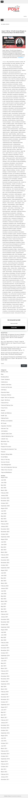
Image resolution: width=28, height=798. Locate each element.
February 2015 (4, 751)
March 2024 (4, 552)
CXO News (3, 389)
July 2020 (3, 632)
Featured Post (4, 402)
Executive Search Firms (7, 147)
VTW (17, 309)
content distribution (7, 127)
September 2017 (5, 704)
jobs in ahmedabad (13, 178)
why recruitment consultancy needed (15, 311)
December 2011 (5, 779)
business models (15, 118)
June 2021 (3, 604)
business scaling (19, 120)
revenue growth (20, 264)
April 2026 (3, 487)
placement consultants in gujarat (9, 233)
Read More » (21, 57)
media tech (9, 209)
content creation (19, 125)
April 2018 (3, 686)
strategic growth (21, 268)
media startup (11, 207)
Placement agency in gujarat (14, 225)
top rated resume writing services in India (11, 302)
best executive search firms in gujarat (16, 73)
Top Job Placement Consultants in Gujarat (17, 293)
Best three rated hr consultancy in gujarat (14, 103)
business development (7, 115)
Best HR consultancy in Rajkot (17, 78)
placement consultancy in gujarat (9, 228)
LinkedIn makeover (6, 185)
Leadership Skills (6, 180)
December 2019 (5, 647)
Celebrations (4, 382)
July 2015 (3, 746)
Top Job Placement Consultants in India (11, 295)
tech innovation (9, 271)
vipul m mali (22, 306)
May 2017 (3, 712)
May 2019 (3, 663)
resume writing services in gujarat (9, 264)
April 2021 (3, 609)
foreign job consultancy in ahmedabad (11, 154)
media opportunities (7, 206)
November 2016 (5, 728)
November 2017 (5, 699)
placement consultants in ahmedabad (16, 232)
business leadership (19, 116)
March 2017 (4, 717)
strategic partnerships (7, 269)
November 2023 (5, 562)
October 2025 (4, 503)
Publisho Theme (7, 796)
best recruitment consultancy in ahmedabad (15, 96)
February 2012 (4, 774)
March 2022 (4, 601)
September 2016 (5, 733)
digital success (20, 133)
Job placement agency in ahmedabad (15, 175)
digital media (5, 133)
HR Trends (13, 63)
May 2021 (3, 606)
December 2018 (5, 676)
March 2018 (4, 689)
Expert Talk (15, 147)
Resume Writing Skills (6, 454)
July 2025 (3, 511)
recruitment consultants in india (9, 261)
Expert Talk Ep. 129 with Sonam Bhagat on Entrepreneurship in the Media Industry (14, 31)
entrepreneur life (22, 139)
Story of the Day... (15, 65)
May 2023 (3, 578)
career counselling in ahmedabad (18, 121)
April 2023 (3, 580)
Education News (5, 392)
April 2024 (3, 549)
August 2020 (4, 629)
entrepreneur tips (6, 140)
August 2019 (4, 658)
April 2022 (3, 598)
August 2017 (4, 707)
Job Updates (4, 431)
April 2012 (3, 769)
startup (8, 268)
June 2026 (3, 482)
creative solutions (22, 128)
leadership (20, 178)
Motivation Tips (19, 63)
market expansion (18, 194)
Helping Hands (4, 418)
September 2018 (5, 684)
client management (19, 123)
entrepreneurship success (18, 146)
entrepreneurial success (8, 144)
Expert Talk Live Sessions (14, 61)
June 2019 (3, 660)
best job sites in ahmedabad (18, 89)
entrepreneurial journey (7, 142)
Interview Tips (4, 428)
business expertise (17, 115)
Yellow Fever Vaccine (6, 469)
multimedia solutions (21, 211)
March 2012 (4, 771)
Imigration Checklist (6, 426)
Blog (8, 61)
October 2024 (4, 534)
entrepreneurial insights (15, 140)
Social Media (8, 65)
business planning (12, 120)
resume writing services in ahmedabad (16, 262)
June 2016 (3, 740)
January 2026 (4, 495)
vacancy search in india (7, 306)
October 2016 (4, 730)
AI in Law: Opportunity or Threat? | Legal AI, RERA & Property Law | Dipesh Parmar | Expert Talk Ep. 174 (13, 343)
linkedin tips (8, 189)
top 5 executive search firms (8, 283)
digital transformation (7, 135)
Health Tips (4, 415)
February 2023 (4, 586)
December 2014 (5, 753)
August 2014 (4, 761)
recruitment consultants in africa (9, 257)
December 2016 (5, 725)
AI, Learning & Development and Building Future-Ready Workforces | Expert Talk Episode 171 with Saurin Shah (14, 358)
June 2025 (3, 513)
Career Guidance (5, 379)
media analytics (18, 195)
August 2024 (4, 539)
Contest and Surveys (6, 387)
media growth (13, 201)
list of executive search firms (18, 189)
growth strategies (11, 159)
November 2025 (5, 500)
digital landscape (14, 132)
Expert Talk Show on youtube (12, 152)
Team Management (6, 464)
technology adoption (17, 271)
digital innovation (6, 132)
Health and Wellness (6, 413)
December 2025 (5, 498)
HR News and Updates (7, 420)
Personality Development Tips (9, 449)
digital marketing (21, 132)
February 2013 (4, 764)
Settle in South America (15, 266)
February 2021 (4, 614)
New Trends (4, 444)
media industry (20, 201)
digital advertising (15, 130)
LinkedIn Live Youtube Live (17, 183)
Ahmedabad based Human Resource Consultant (13, 68)
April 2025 (3, 518)
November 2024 (5, 531)
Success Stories (5, 462)
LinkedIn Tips (4, 438)
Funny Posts (4, 408)
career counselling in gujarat (8, 123)
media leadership (11, 204)
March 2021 (4, 611)
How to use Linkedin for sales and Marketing (16, 161)
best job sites (8, 89)
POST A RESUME (18, 254)
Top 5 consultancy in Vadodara (18, 281)
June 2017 (3, 709)
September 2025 (5, 505)
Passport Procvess (6, 446)
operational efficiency (19, 214)
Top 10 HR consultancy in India (14, 278)
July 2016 (3, 738)
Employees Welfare (6, 395)
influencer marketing (11, 170)
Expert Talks (20, 152)
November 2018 (5, 678)
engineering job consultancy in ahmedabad (12, 137)
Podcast (10, 238)
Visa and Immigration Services (9, 467)
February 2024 (4, 555)
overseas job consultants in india (9, 223)
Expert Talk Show (5, 400)
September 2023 (5, 567)
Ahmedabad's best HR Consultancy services (12, 70)
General (21, 61)
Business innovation (10, 116)
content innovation (15, 127)
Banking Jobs (4, 371)
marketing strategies (10, 195)
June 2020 (3, 635)
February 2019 (4, 671)
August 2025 (4, 508)
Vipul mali (5, 307)
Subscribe (14, 327)
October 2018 (4, 681)
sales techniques (6, 266)
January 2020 (4, 645)
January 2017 (4, 722)
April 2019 (3, 666)
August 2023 (4, 570)
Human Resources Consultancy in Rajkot (13, 168)
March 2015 (4, 748)
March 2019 (4, 668)
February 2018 (4, 691)
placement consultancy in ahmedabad (17, 226)
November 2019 (5, 650)
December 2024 (5, 529)
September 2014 (5, 758)
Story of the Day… (5, 459)
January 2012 (4, 777)
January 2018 (4, 694)
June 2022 (3, 593)
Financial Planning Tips (7, 405)
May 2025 (3, 516)
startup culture (14, 268)
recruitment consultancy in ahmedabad (17, 256)
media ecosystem (10, 197)
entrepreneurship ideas (7, 146)
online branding (10, 214)
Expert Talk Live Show (11, 149)
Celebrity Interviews (6, 384)
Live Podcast (11, 194)
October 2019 (4, 653)
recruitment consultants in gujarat (16, 259)
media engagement (19, 197)
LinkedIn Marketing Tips (7, 436)
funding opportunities (10, 158)
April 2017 (3, 715)
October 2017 (4, 702)
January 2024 (4, 557)
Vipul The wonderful (11, 307)
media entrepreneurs (7, 199)
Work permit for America (20, 312)
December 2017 (5, 697)
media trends (13, 211)
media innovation (10, 202)
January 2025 (4, 526)
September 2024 (5, 536)
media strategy (17, 207)
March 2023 (4, 583)
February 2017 (4, 720)
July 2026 (3, 480)
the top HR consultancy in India (13, 275)
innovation (18, 170)
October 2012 (4, 766)
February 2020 (4, 642)
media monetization (20, 204)
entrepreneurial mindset (18, 142)
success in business (16, 269)
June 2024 (3, 544)
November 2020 (5, 622)
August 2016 (4, 735)
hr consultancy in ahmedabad (9, 163)
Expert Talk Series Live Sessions (13, 151)
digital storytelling (12, 133)
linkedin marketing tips (16, 185)
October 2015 (4, 743)
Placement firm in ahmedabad (12, 235)
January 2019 (4, 673)
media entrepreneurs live (17, 199)
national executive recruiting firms (9, 213)
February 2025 (4, 524)
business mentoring (7, 118)
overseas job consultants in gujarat (15, 221)
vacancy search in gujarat (17, 304)
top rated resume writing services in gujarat (17, 300)
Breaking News (5, 377)
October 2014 (4, 756)
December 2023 (5, 560)
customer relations (6, 130)
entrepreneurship (16, 144)
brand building (15, 113)
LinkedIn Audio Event (6, 433)
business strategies (7, 121)
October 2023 (4, 565)
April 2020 (3, 640)
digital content (22, 130)
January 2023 (4, 588)
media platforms (15, 206)
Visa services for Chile (11, 309)
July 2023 (3, 573)
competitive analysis (11, 125)
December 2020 (5, 619)
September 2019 (5, 655)
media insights (18, 202)
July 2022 (3, 591)
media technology (16, 209)
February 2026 (4, 493)
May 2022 (3, 596)
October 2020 (4, 624)
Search (2, 363)
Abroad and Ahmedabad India (15, 66)
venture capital (16, 306)
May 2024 (3, 547)
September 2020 (5, 627)
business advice (22, 113)
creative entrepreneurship (12, 128)
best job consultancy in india (12, 82)
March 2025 (4, 521)
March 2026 (4, 490)
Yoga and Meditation (6, 472)
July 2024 (3, 542)
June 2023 (3, 575)
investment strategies (11, 171)
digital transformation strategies (19, 135)
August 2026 (4, 477)
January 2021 (4, 616)
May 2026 (3, 485)
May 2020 (3, 637)
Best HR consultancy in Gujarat (14, 77)
